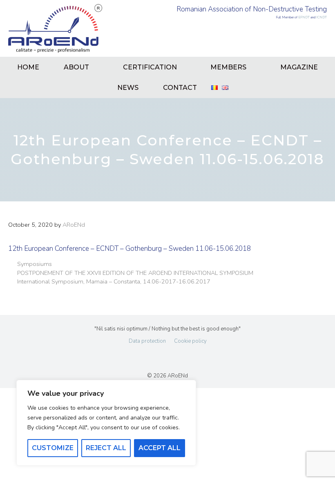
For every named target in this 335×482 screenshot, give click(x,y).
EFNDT (304, 17)
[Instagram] (175, 357)
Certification (150, 67)
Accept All (159, 448)
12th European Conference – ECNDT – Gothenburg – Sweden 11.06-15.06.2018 (129, 248)
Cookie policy (190, 341)
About (76, 67)
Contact (180, 87)
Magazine (299, 67)
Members (228, 67)
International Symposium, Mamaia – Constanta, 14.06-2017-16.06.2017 (113, 281)
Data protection (147, 341)
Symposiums (34, 264)
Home (28, 67)
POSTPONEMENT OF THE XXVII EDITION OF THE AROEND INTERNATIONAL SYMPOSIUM (135, 273)
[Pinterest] (194, 357)
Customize (53, 448)
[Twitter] (156, 357)
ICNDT (321, 17)
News (127, 87)
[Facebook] (138, 357)
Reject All (106, 448)
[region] (106, 423)
